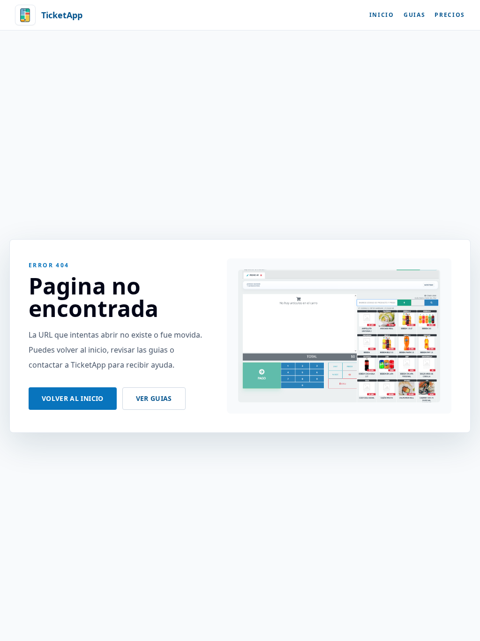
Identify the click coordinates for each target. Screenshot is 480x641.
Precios (450, 15)
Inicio (381, 15)
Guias (414, 15)
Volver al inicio (73, 398)
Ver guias (154, 398)
